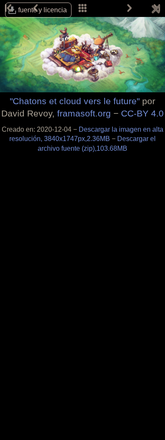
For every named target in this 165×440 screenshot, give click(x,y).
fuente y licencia (42, 10)
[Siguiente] (129, 8)
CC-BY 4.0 (142, 113)
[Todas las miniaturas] (82, 8)
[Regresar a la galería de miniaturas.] (156, 10)
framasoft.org (84, 113)
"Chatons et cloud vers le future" (75, 101)
